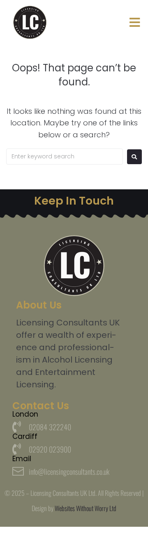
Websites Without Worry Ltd (85, 508)
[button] (134, 22)
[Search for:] (64, 156)
